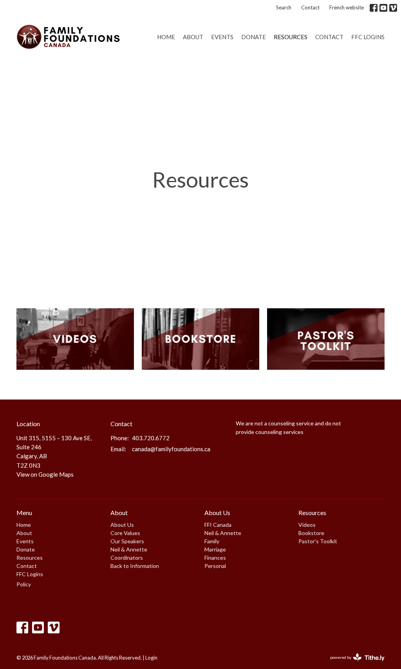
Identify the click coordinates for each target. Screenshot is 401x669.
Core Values (125, 533)
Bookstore (311, 533)
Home (166, 36)
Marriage (215, 549)
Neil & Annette (128, 549)
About (193, 36)
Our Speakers (127, 541)
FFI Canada (217, 524)
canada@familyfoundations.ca (171, 448)
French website (346, 7)
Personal (215, 565)
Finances (215, 557)
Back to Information (134, 565)
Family (211, 541)
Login (151, 658)
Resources (290, 36)
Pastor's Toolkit (317, 541)
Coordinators (126, 557)
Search (283, 7)
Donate (253, 36)
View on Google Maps (45, 474)
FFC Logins (368, 36)
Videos (307, 524)
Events (222, 36)
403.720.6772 (151, 437)
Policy (23, 584)
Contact (310, 7)
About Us (122, 524)
